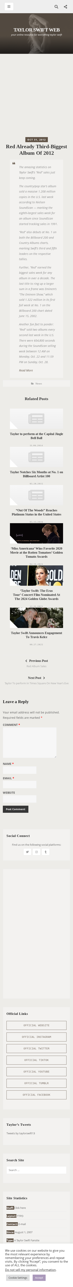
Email (8, 778)
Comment (11, 725)
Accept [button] (39, 1277)
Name (8, 764)
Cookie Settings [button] (18, 1277)
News (38, 383)
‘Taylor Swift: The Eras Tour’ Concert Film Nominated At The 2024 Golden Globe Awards (36, 595)
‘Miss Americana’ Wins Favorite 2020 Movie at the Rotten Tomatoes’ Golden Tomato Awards (36, 552)
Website (9, 792)
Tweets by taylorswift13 (20, 1133)
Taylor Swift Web (37, 29)
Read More (26, 370)
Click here (20, 1208)
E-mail (22, 1224)
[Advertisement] (36, 96)
